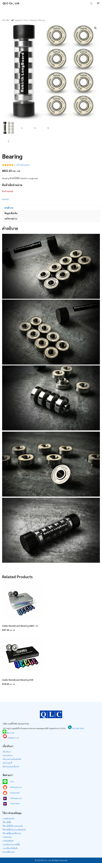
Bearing (33, 20)
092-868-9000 (78, 728)
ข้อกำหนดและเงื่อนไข (11, 766)
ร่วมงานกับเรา (8, 755)
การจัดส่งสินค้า (8, 841)
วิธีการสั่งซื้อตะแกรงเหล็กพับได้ (14, 829)
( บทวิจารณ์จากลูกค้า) (21, 165)
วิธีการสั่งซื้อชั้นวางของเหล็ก (13, 826)
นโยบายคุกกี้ (7, 763)
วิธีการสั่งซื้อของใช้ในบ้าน (12, 833)
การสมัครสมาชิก (8, 818)
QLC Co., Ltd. (11, 3)
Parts (26, 20)
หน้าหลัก (5, 20)
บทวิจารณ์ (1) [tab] (10, 218)
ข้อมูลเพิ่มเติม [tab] (11, 213)
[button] (95, 28)
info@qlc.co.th (13, 737)
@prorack (10, 732)
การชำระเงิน (7, 837)
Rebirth (5, 199)
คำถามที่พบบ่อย (9, 852)
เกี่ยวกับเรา (7, 751)
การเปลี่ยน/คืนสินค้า (10, 848)
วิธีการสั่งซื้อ (7, 822)
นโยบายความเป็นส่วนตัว (12, 759)
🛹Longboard (16, 20)
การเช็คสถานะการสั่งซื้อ (11, 844)
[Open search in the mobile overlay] (91, 3)
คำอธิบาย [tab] (8, 207)
